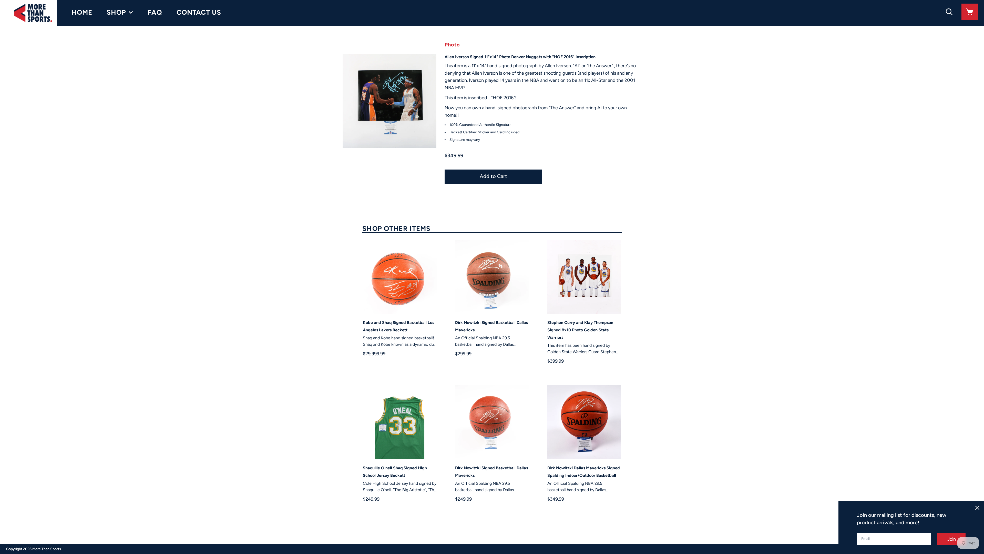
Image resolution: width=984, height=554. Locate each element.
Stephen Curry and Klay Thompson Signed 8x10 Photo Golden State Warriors (580, 330)
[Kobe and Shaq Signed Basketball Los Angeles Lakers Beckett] (400, 277)
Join (951, 539)
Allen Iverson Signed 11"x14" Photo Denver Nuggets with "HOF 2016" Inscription (520, 56)
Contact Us (199, 12)
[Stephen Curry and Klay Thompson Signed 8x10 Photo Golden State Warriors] (584, 277)
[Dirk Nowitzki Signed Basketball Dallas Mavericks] (492, 277)
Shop (116, 12)
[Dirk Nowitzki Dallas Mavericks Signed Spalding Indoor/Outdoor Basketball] (584, 422)
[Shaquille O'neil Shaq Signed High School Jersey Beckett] (400, 422)
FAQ (155, 12)
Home (81, 12)
